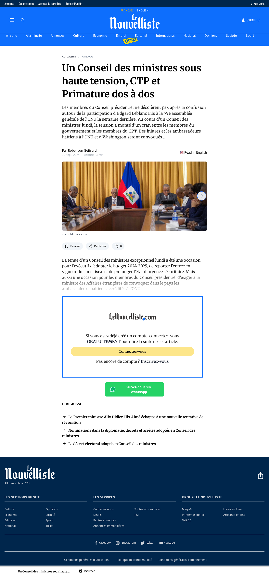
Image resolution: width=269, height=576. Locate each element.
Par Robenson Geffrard (79, 150)
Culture (78, 35)
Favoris (75, 246)
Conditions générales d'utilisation (86, 560)
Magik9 (187, 509)
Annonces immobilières (108, 526)
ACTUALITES (69, 56)
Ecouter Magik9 (74, 3)
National (190, 35)
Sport (250, 35)
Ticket (49, 526)
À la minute (34, 35)
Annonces (9, 3)
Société (231, 35)
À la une (11, 35)
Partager (100, 246)
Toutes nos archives (147, 509)
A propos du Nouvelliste (49, 3)
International (165, 35)
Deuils (97, 515)
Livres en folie (232, 509)
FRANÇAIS (127, 10)
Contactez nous (26, 3)
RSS (136, 515)
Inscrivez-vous (155, 361)
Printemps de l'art (193, 515)
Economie (100, 35)
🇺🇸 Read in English (193, 152)
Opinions (211, 35)
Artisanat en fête (234, 515)
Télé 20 (186, 520)
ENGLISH (142, 10)
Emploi (121, 35)
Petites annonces (104, 520)
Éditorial (141, 35)
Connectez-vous (132, 351)
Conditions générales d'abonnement (183, 560)
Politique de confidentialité (134, 560)
